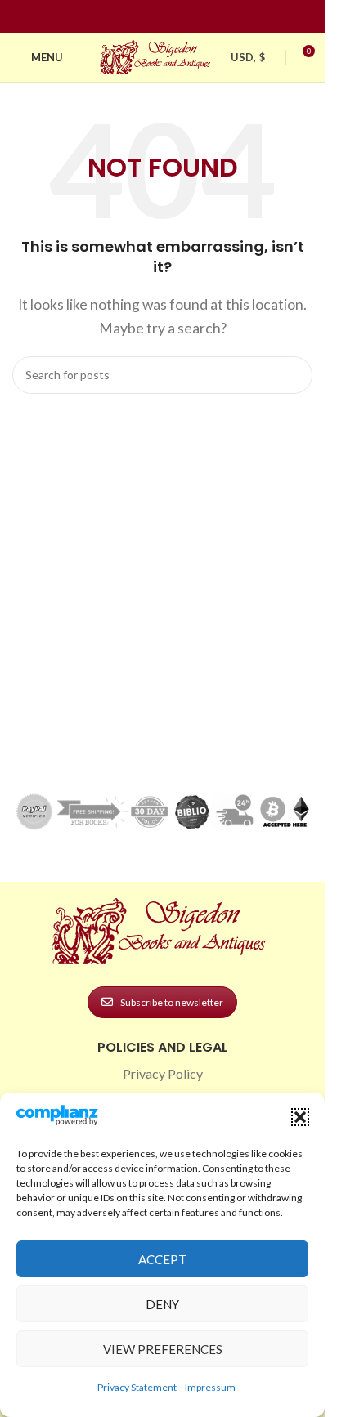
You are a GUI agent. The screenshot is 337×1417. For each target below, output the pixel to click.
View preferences (162, 1349)
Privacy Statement (137, 1387)
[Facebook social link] (133, 17)
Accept (162, 1259)
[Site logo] (157, 55)
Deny (162, 1304)
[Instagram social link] (153, 17)
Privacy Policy (163, 1073)
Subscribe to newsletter (171, 1002)
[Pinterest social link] (172, 17)
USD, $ (248, 57)
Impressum (210, 1387)
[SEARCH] (293, 375)
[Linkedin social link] (192, 17)
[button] (300, 1117)
